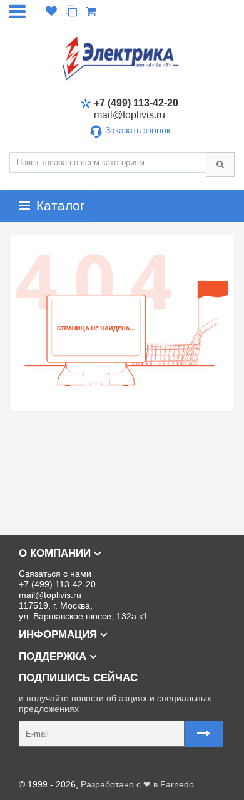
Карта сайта (34, 764)
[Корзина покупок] (91, 12)
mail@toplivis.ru (129, 114)
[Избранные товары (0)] (51, 12)
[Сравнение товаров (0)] (71, 12)
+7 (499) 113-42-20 (136, 103)
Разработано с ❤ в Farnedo (137, 784)
